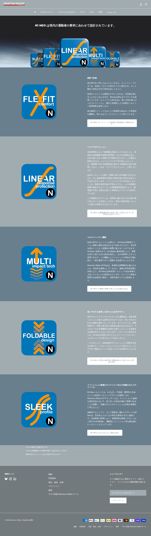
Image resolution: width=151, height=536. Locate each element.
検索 (50, 490)
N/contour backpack (67, 12)
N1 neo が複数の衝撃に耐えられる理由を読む (109, 289)
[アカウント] (140, 4)
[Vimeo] (6, 478)
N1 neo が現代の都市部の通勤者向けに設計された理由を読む (112, 361)
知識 (100, 12)
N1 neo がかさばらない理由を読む (104, 433)
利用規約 (52, 478)
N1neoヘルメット (47, 12)
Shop (92, 12)
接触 (50, 474)
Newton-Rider (15, 520)
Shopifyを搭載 (27, 520)
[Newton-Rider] (14, 4)
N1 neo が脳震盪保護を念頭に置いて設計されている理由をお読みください (112, 213)
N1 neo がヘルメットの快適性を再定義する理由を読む (112, 123)
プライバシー (54, 486)
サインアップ (118, 500)
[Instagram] (10, 478)
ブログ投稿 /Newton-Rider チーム (63, 494)
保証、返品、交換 (55, 482)
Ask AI (109, 12)
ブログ (82, 12)
